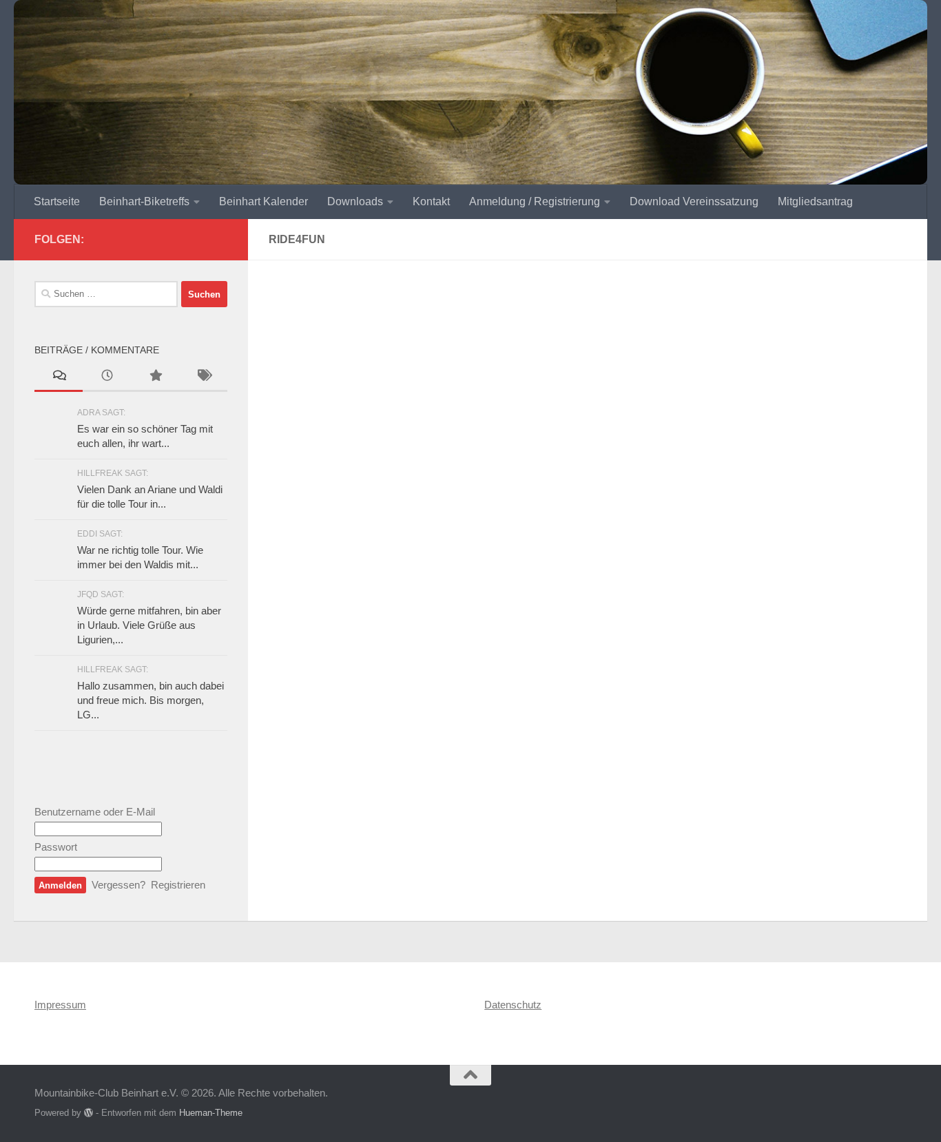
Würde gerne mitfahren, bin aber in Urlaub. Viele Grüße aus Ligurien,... (149, 625)
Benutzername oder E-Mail (94, 812)
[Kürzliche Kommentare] (58, 377)
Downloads (355, 201)
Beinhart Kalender (263, 201)
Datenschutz (512, 1004)
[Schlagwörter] (203, 377)
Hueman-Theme (210, 1113)
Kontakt (431, 201)
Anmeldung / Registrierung (534, 201)
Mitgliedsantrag (815, 201)
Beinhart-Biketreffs (144, 201)
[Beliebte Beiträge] (155, 377)
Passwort (55, 847)
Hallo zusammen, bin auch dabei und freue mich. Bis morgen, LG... (150, 700)
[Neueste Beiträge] (107, 377)
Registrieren (178, 885)
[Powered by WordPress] (88, 1112)
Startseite (57, 201)
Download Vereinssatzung (694, 201)
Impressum (60, 1004)
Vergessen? (118, 885)
